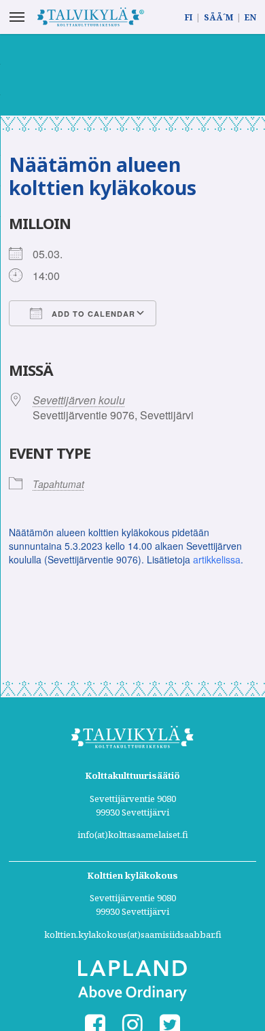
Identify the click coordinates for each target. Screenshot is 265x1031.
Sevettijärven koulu (79, 400)
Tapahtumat (58, 484)
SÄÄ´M (218, 17)
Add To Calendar (92, 314)
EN (250, 17)
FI (188, 17)
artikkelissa (217, 559)
